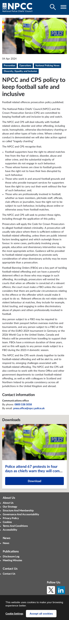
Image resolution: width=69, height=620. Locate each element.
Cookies (7, 522)
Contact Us (9, 574)
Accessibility (10, 530)
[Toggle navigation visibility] (63, 7)
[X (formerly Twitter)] (51, 590)
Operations (25, 65)
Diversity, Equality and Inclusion (20, 71)
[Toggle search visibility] (53, 7)
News (6, 543)
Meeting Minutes (12, 560)
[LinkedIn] (61, 590)
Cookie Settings (14, 613)
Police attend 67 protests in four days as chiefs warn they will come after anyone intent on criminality (33, 471)
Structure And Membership (18, 510)
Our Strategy (10, 507)
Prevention (9, 65)
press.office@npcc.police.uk (29, 408)
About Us (8, 503)
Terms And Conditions (15, 526)
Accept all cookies (41, 613)
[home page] (17, 7)
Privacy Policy (11, 518)
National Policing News (47, 65)
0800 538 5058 (23, 404)
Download (34, 481)
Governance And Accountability (21, 514)
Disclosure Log (11, 556)
